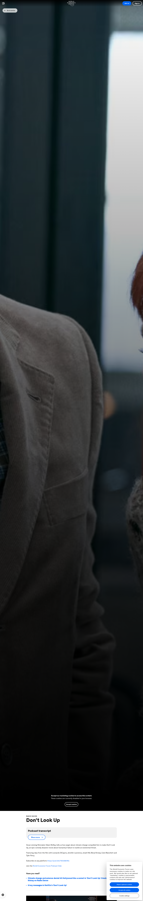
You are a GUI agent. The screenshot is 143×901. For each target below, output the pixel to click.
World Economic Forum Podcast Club (47, 866)
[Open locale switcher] (3, 895)
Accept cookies (71, 804)
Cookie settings (124, 896)
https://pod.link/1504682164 (58, 861)
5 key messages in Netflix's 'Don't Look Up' (47, 885)
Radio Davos (31, 816)
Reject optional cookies (124, 884)
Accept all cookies (124, 890)
